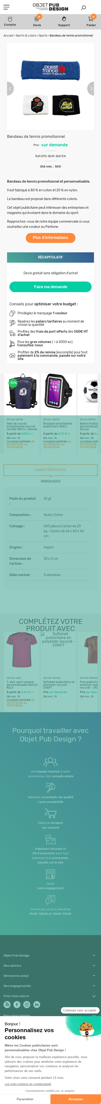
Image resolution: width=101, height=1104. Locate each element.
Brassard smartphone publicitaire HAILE (57, 425)
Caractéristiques (50, 470)
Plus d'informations (50, 237)
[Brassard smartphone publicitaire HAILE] (58, 407)
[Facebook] (16, 1003)
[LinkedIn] (36, 1003)
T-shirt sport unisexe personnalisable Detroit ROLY (22, 685)
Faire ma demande (50, 287)
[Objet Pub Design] (50, 7)
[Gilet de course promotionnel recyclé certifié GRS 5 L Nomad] (21, 407)
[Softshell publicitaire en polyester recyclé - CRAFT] (58, 645)
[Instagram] (26, 1003)
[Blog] (7, 1003)
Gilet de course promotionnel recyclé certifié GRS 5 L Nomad (22, 426)
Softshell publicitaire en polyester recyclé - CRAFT (59, 685)
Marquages (51, 481)
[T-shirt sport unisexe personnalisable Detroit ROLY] (21, 666)
